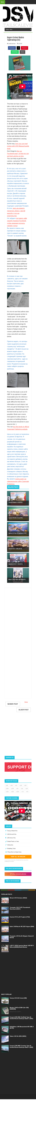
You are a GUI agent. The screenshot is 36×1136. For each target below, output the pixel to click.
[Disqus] (18, 617)
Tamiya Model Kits (12, 830)
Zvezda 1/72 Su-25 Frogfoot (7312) (20, 917)
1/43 (27, 791)
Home (26, 702)
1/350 (17, 791)
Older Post (24, 710)
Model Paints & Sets (13, 841)
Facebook (11, 48)
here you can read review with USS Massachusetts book (18, 146)
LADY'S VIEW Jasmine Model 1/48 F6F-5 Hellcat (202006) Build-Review (22, 946)
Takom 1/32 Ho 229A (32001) (18, 1036)
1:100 (7, 791)
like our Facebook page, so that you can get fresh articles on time (18, 153)
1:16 (17, 788)
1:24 (25, 785)
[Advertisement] (18, 735)
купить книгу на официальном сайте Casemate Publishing (18, 481)
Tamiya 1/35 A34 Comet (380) (18, 998)
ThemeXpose (21, 1096)
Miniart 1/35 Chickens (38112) (18, 898)
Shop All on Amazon (18, 856)
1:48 (11, 785)
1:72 (16, 785)
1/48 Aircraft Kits (11, 834)
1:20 (27, 788)
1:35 (7, 785)
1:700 (12, 788)
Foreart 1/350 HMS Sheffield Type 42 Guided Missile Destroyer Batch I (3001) (21, 1017)
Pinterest (24, 48)
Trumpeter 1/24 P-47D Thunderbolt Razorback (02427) (20, 908)
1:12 (22, 788)
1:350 (12, 791)
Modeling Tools (11, 848)
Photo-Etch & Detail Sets (14, 852)
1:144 (7, 788)
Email (22, 52)
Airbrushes (10, 845)
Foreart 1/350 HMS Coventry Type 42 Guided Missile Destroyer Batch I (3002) (21, 1046)
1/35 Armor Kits (11, 838)
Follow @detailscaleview (18, 874)
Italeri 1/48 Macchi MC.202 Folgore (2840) (22, 926)
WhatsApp (14, 52)
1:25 (23, 791)
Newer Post (12, 704)
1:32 (21, 785)
